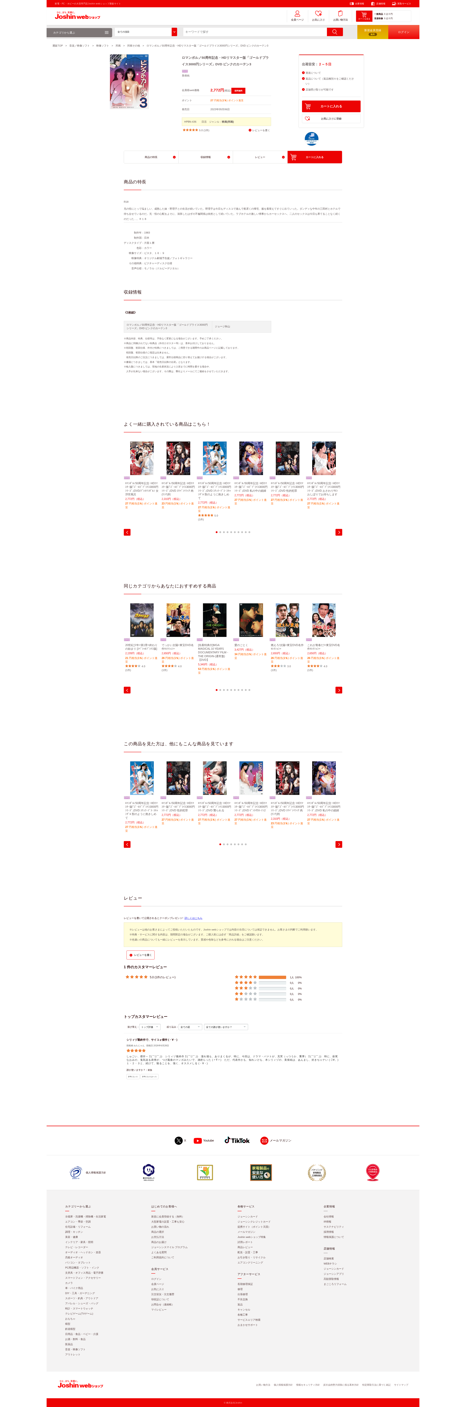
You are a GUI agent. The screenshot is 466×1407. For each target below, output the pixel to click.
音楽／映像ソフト (79, 45)
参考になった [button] (133, 1077)
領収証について (160, 1299)
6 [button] (235, 532)
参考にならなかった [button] (149, 1077)
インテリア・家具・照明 (79, 1242)
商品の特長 (151, 157)
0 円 (391, 14)
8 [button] (242, 532)
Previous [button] (127, 532)
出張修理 (243, 1294)
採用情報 (329, 1232)
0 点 (386, 14)
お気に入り (318, 19)
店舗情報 (380, 3)
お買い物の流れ (160, 1226)
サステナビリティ (334, 1226)
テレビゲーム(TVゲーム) (79, 1313)
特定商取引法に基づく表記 (376, 1385)
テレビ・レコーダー (76, 1247)
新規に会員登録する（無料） (167, 1216)
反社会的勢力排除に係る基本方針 (341, 1385)
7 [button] (238, 532)
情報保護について (334, 1237)
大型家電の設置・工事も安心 (167, 1221)
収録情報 (206, 157)
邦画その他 (133, 45)
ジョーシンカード (248, 1216)
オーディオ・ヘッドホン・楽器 (83, 1252)
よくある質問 (159, 1252)
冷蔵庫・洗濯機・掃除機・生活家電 (85, 1216)
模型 (67, 1324)
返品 (240, 1304)
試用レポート (245, 1242)
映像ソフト (102, 45)
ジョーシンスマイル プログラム (169, 1247)
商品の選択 (157, 1232)
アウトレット (72, 1354)
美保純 (185, 75)
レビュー (260, 157)
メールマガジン (280, 1140)
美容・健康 (71, 1237)
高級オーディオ (74, 1257)
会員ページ (297, 19)
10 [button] (249, 532)
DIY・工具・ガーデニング (80, 1293)
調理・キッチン (74, 1232)
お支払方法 (157, 1237)
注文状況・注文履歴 (162, 1294)
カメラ (69, 1283)
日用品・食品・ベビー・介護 (81, 1334)
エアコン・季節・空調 (78, 1221)
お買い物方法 (340, 19)
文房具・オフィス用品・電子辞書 (84, 1272)
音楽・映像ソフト (75, 1349)
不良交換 (243, 1299)
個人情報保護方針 (283, 1385)
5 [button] (231, 532)
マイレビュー (159, 1309)
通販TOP (57, 45)
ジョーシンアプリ (334, 1274)
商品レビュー (245, 1247)
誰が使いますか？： (137, 1070)
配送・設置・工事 (248, 1252)
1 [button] (217, 532)
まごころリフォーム (335, 1284)
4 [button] (227, 532)
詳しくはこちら (193, 918)
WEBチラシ (330, 1263)
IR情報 (327, 1221)
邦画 (118, 45)
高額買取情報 (331, 1279)
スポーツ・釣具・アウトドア (81, 1298)
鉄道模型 (70, 1329)
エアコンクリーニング (250, 1262)
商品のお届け (159, 1242)
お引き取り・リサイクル (252, 1257)
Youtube (208, 1140)
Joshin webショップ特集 (252, 1237)
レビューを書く (261, 130)
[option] (142, 478)
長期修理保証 (245, 1284)
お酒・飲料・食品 (75, 1339)
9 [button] (246, 532)
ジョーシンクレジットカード (254, 1221)
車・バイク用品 (74, 1288)
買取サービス (404, 3)
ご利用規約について (162, 1257)
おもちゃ (70, 1318)
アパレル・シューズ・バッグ (81, 1303)
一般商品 (378, 14)
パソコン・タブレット (78, 1262)
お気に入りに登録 (331, 118)
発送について (313, 73)
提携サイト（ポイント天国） (254, 1226)
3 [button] (224, 532)
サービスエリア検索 (249, 1320)
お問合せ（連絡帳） (162, 1304)
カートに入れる (331, 106)
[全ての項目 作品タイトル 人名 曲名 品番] (146, 32)
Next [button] (338, 532)
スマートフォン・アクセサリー (83, 1278)
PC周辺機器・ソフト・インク (82, 1267)
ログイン (156, 1279)
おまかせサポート (248, 1325)
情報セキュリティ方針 (308, 1385)
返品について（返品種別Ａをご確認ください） (330, 81)
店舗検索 (329, 1258)
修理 (240, 1289)
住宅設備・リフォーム (78, 1226)
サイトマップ (401, 1385)
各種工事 (243, 1314)
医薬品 (69, 1344)
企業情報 (359, 3)
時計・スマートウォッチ (79, 1308)
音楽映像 (378, 18)
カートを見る (364, 19)
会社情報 (329, 1216)
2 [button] (220, 532)
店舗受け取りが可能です (320, 89)
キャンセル (244, 1309)
